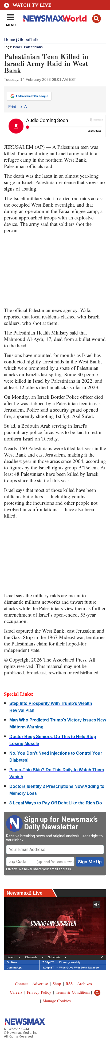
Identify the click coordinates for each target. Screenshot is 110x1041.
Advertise (40, 983)
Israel (17, 47)
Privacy (11, 869)
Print (12, 106)
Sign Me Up (90, 861)
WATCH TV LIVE (32, 5)
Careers (16, 992)
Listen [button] (10, 957)
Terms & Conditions (73, 992)
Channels (31, 957)
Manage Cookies (57, 1000)
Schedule (54, 957)
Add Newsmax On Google (32, 96)
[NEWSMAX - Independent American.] (55, 18)
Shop (57, 983)
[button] (96, 18)
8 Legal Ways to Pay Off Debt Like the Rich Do (55, 803)
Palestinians (33, 47)
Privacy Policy (39, 992)
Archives (84, 983)
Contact (21, 983)
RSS (69, 983)
